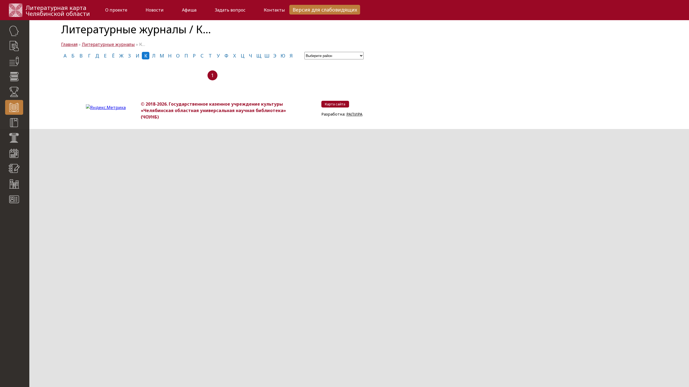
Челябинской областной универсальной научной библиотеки (17, 255)
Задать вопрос (230, 10)
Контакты (274, 10)
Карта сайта (16, 215)
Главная (69, 44)
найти (24, 225)
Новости (155, 10)
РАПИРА (10, 283)
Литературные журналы (108, 44)
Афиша (189, 10)
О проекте (116, 10)
